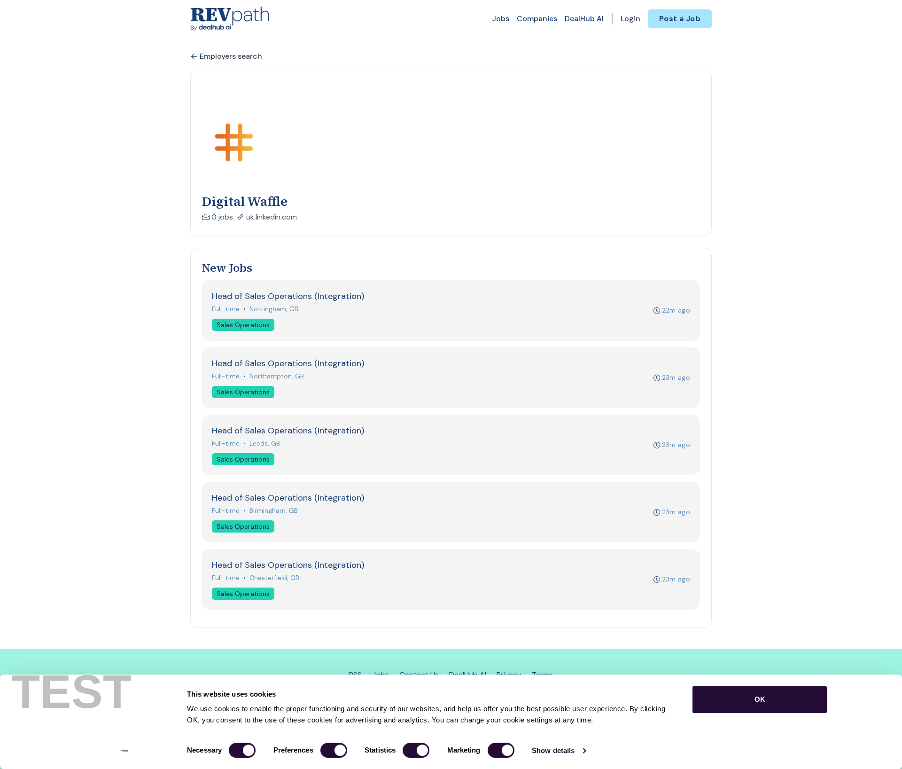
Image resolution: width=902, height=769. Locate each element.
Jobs (500, 19)
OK (759, 699)
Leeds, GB (264, 443)
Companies (537, 19)
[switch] (333, 750)
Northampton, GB (276, 376)
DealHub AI (584, 19)
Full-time (226, 309)
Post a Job (679, 19)
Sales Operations (243, 325)
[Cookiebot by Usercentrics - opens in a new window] (125, 751)
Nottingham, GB (273, 309)
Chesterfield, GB (274, 577)
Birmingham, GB (273, 510)
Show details (553, 750)
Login (630, 19)
